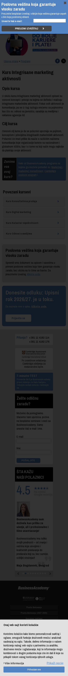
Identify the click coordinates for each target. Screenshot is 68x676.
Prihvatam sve (34, 669)
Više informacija (14, 663)
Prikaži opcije (55, 663)
